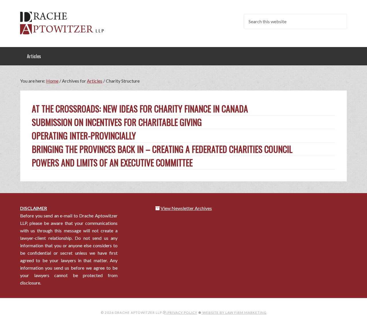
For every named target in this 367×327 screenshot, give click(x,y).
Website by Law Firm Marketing (234, 312)
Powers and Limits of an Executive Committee (112, 162)
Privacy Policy (182, 312)
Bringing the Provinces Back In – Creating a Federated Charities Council (162, 149)
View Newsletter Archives (186, 208)
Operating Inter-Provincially (84, 135)
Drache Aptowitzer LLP (66, 22)
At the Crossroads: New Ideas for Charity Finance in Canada (140, 108)
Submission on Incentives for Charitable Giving (117, 122)
